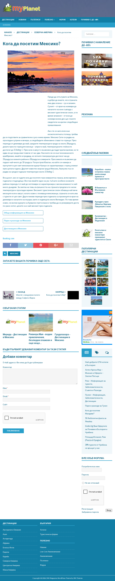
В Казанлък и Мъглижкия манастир (101, 189)
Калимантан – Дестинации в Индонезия (101, 218)
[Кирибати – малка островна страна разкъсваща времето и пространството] (87, 172)
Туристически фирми (49, 534)
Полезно (49, 20)
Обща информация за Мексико (19, 213)
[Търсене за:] (97, 34)
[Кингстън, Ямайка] (90, 282)
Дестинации (8, 20)
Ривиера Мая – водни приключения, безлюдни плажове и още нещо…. (40, 338)
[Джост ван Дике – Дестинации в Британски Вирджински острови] (90, 272)
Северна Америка (10, 561)
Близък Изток (8, 548)
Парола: (85, 475)
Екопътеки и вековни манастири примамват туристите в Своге (103, 235)
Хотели (73, 20)
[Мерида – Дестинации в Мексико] (15, 323)
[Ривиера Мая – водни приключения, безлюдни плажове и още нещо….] (41, 323)
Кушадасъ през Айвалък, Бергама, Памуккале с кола (103, 204)
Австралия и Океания (12, 530)
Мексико (14, 254)
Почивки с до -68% (89, 20)
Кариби (6, 557)
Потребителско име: (91, 466)
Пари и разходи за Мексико (17, 220)
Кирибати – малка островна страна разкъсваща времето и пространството (103, 174)
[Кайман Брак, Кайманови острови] (102, 291)
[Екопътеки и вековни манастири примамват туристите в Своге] (87, 233)
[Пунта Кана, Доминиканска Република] (102, 282)
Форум (62, 20)
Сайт (5, 404)
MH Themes (78, 578)
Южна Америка (9, 570)
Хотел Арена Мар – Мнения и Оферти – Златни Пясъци (94, 373)
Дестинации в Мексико (15, 228)
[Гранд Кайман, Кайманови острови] (96, 300)
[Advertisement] (24, 112)
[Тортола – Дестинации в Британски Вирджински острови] (102, 272)
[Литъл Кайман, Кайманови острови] (90, 291)
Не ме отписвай (92, 483)
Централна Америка (11, 565)
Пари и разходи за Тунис (96, 406)
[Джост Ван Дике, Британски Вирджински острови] (90, 263)
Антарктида (8, 539)
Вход (109, 510)
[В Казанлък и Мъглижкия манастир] (87, 190)
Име (5, 388)
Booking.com (8, 238)
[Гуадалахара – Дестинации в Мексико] (67, 323)
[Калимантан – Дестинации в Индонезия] (87, 219)
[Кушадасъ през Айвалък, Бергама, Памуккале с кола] (87, 205)
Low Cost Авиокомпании (50, 552)
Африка (6, 543)
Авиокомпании (46, 556)
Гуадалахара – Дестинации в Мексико (62, 337)
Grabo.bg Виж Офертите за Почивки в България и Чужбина (96, 429)
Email (5, 396)
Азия (5, 534)
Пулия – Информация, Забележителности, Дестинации (95, 398)
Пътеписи (35, 20)
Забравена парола (90, 512)
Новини (22, 20)
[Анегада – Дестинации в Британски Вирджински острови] (102, 263)
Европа (6, 552)
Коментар (7, 367)
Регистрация (87, 509)
